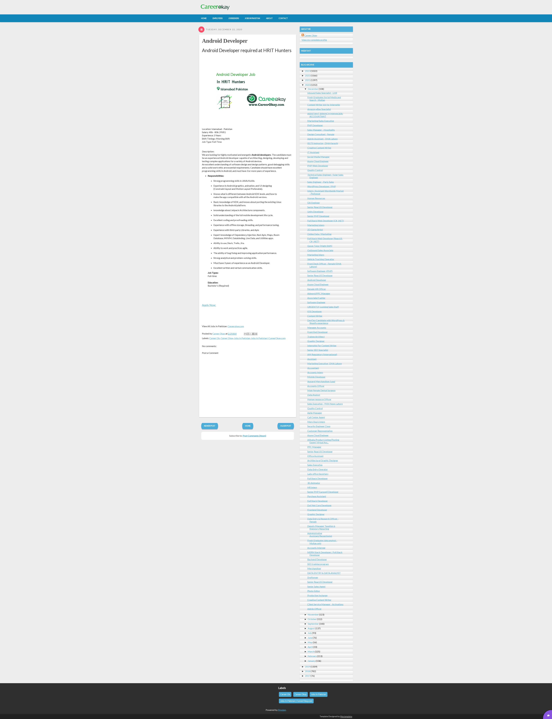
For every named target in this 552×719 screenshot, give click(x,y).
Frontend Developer (317, 509)
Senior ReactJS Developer (320, 207)
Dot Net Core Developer (319, 505)
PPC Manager (314, 447)
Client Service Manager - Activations (325, 604)
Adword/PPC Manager (318, 293)
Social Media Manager (318, 156)
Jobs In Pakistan (242, 338)
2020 (307, 84)
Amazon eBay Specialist (319, 109)
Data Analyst (313, 394)
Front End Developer (317, 332)
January (311, 660)
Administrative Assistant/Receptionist (319, 534)
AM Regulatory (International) (322, 354)
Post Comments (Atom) (254, 435)
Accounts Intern (315, 372)
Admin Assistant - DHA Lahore (322, 138)
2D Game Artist (315, 229)
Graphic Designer (316, 341)
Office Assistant (315, 456)
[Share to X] (250, 333)
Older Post (285, 426)
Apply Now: (209, 305)
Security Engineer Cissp (318, 426)
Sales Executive (314, 465)
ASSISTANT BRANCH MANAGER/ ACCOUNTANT (325, 115)
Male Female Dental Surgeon (321, 390)
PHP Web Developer (317, 165)
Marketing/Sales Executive (320, 120)
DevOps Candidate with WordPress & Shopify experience (326, 321)
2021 (307, 80)
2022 (307, 75)
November (313, 614)
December (313, 88)
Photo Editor (313, 591)
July (310, 633)
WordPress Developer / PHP (321, 186)
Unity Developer (315, 211)
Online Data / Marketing (319, 234)
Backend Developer (317, 559)
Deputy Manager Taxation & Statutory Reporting (321, 527)
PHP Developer (315, 125)
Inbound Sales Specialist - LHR (322, 92)
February (312, 656)
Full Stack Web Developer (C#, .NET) (325, 220)
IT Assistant (313, 152)
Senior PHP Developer (318, 216)
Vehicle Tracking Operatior (320, 259)
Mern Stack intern (316, 421)
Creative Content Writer (319, 147)
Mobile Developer (316, 376)
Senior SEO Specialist (317, 350)
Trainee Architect (316, 336)
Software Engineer (316, 302)
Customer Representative (319, 430)
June (310, 637)
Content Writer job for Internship (323, 104)
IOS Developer (314, 311)
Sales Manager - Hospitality (321, 129)
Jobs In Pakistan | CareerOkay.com (268, 338)
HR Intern (312, 487)
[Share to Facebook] (253, 333)
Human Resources (316, 198)
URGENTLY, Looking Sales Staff (323, 306)
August (311, 628)
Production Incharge (317, 595)
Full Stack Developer (317, 478)
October (312, 619)
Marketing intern (315, 254)
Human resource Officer (319, 399)
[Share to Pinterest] (256, 333)
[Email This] (245, 333)
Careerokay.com (236, 326)
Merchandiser (314, 568)
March (311, 651)
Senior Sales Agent (316, 586)
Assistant (312, 359)
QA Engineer (313, 202)
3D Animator (313, 482)
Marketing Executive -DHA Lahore (324, 363)
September (313, 623)
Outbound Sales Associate (320, 250)
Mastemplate (346, 716)
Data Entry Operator (317, 469)
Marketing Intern (315, 225)
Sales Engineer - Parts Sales (320, 182)
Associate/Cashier (316, 297)
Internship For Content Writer (322, 345)
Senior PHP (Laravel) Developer (323, 491)
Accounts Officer (315, 386)
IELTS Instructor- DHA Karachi (322, 143)
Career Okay (227, 338)
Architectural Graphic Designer (322, 460)
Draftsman (312, 577)
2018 (307, 671)
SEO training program (318, 564)
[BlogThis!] (248, 333)
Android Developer (225, 41)
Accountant (313, 368)
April (310, 646)
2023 (307, 70)
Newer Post (209, 426)
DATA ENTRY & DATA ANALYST (324, 573)
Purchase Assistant (316, 496)
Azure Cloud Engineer (318, 161)
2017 (307, 675)
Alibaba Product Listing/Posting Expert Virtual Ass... (323, 441)
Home (248, 426)
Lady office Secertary (317, 473)
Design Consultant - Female (320, 134)
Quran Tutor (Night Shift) (319, 245)
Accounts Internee (316, 547)
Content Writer (314, 315)
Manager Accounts (316, 327)
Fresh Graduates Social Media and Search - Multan (324, 98)
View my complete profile (314, 39)
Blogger (282, 709)
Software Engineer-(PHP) (319, 271)
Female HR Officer (316, 289)
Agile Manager (314, 412)
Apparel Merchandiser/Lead (321, 381)
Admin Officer (314, 608)
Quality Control (315, 170)
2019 (307, 666)
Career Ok (214, 338)
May (310, 642)
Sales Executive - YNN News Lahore (325, 403)
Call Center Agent (316, 417)
